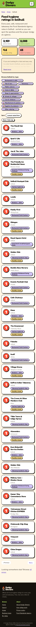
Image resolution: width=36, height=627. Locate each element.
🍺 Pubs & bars (9, 83)
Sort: (3, 115)
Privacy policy (20, 610)
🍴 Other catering (10, 109)
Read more (7, 69)
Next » (31, 563)
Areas (9, 12)
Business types (6, 613)
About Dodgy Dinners (23, 605)
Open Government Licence (23, 624)
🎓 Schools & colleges (11, 96)
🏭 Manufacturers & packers (13, 103)
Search (4, 608)
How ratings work (21, 608)
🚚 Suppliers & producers (12, 106)
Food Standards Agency (23, 613)
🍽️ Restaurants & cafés (12, 80)
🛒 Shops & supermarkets (12, 93)
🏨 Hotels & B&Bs (10, 90)
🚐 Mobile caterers (10, 87)
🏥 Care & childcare (11, 99)
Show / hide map (8, 120)
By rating (5, 616)
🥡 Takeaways (25, 83)
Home (3, 12)
